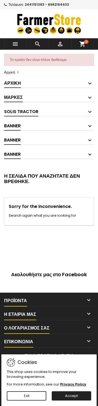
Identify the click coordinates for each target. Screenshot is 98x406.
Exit (26, 395)
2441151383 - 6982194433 (47, 4)
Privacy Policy (73, 384)
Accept (71, 395)
